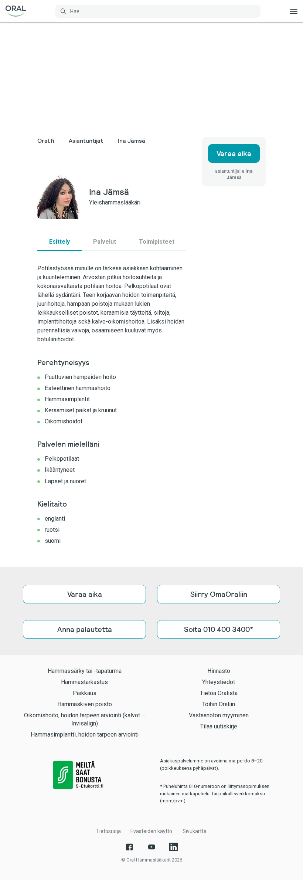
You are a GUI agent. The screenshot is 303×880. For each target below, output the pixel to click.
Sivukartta (195, 831)
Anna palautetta (84, 629)
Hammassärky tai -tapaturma (85, 670)
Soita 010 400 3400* (218, 629)
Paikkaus (84, 693)
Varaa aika (234, 153)
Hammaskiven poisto (84, 704)
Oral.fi (45, 141)
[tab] (59, 242)
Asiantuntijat (86, 141)
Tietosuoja (108, 831)
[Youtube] (151, 847)
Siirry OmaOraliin (218, 594)
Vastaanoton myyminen (219, 715)
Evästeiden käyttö (151, 831)
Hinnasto (218, 670)
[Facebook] (129, 847)
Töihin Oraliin (218, 704)
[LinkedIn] (173, 847)
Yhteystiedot (218, 682)
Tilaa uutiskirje (218, 726)
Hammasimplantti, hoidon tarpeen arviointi (85, 734)
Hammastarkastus (84, 682)
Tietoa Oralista (219, 693)
